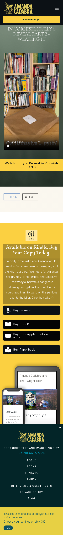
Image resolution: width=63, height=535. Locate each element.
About (31, 460)
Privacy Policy (31, 492)
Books (31, 466)
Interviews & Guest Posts (31, 486)
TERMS (31, 478)
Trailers (31, 472)
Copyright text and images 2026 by (31, 448)
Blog (31, 498)
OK (8, 528)
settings (25, 521)
